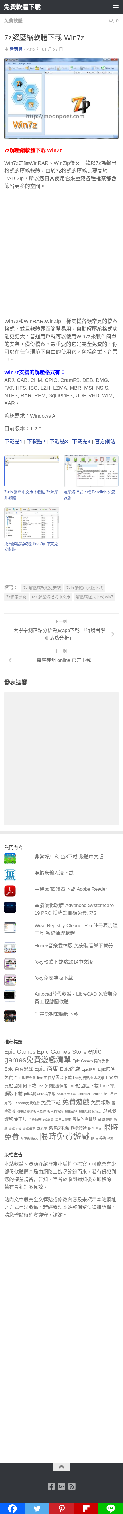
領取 (110, 1138)
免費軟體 (13, 20)
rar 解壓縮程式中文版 (51, 597)
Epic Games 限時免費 (90, 1061)
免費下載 (51, 1102)
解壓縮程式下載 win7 (94, 597)
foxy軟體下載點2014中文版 (64, 962)
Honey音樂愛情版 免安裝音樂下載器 (74, 945)
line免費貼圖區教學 (89, 1078)
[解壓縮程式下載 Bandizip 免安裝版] (91, 471)
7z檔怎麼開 (16, 597)
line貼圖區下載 (83, 1085)
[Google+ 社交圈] (61, 1486)
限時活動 (98, 1138)
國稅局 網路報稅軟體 (31, 1111)
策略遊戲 (105, 1120)
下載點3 (58, 441)
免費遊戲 (76, 1102)
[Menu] (116, 7)
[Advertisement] (61, 256)
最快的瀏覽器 (84, 1119)
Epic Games (19, 1052)
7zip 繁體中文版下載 (84, 588)
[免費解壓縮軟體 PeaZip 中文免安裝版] (31, 523)
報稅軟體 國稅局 (90, 1111)
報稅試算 (71, 1111)
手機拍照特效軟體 (41, 1119)
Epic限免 (89, 1070)
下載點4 (81, 441)
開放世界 (95, 1129)
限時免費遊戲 (65, 1136)
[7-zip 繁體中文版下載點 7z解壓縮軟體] (31, 471)
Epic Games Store (62, 1051)
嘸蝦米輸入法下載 (54, 873)
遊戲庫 (42, 1129)
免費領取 (100, 1102)
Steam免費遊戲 (28, 1103)
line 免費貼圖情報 (52, 1086)
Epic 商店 (46, 1069)
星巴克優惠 (63, 1119)
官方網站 (105, 441)
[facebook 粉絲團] (51, 1486)
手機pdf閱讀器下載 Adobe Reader (71, 889)
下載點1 (13, 441)
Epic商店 (70, 1069)
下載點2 (36, 441)
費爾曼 (16, 49)
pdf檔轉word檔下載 (39, 1094)
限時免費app (29, 1138)
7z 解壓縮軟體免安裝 (42, 588)
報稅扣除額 (55, 1111)
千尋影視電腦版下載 (56, 1014)
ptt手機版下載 (66, 1094)
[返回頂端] (61, 1467)
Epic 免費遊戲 (18, 1069)
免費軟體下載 (22, 7)
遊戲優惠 (29, 1128)
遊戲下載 (15, 1128)
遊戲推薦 (59, 1128)
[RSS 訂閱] (72, 1486)
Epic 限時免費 (25, 1078)
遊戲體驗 (79, 1128)
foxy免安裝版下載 (54, 978)
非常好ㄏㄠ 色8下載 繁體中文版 (69, 856)
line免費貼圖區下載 (54, 1077)
